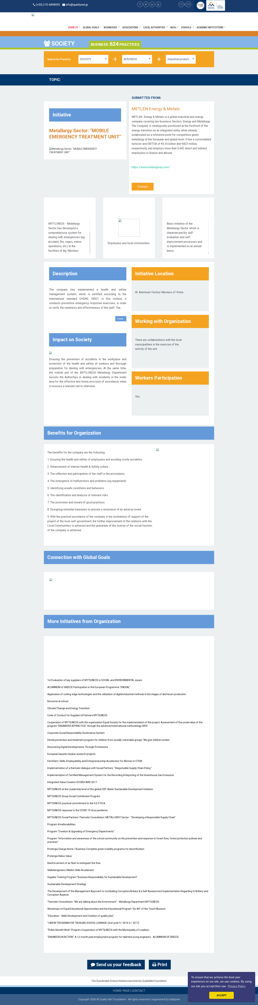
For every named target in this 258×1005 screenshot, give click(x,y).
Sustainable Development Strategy (66, 884)
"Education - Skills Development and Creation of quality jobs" (80, 915)
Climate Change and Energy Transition (68, 708)
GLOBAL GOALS (91, 27)
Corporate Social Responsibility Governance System (76, 733)
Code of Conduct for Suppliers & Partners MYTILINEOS (77, 715)
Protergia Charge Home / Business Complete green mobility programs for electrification (95, 849)
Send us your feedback (118, 964)
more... (121, 318)
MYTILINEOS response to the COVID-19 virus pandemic (77, 810)
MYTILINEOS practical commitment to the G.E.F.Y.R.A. (76, 803)
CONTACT (138, 990)
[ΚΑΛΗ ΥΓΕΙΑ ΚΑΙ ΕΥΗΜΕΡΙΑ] (50, 579)
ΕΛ (181, 4)
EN (188, 4)
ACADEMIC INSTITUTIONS (210, 27)
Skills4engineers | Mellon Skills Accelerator (70, 870)
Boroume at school (57, 701)
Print (161, 964)
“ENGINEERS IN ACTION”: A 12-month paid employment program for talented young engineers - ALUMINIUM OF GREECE (113, 937)
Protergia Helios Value (59, 856)
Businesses (111, 27)
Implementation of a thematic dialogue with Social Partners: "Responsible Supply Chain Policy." (99, 768)
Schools (186, 27)
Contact (142, 186)
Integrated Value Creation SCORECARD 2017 (72, 782)
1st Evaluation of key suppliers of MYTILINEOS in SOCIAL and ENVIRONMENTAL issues (94, 680)
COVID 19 (73, 27)
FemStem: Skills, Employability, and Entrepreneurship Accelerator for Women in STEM (94, 761)
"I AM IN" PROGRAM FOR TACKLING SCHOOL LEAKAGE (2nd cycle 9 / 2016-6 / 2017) (93, 922)
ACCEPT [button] (222, 995)
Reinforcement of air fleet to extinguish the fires (74, 863)
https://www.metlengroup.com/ (151, 167)
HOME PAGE (121, 990)
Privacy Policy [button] (237, 986)
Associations (130, 27)
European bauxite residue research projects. (71, 754)
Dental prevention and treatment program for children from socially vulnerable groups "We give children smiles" (108, 740)
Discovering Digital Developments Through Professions (77, 747)
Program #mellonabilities (61, 824)
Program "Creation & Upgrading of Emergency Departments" (80, 831)
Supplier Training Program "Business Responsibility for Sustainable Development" (92, 877)
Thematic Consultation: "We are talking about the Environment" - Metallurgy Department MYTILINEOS (103, 901)
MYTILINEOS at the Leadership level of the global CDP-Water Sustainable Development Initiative (100, 789)
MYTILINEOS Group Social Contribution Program (73, 796)
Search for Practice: (59, 59)
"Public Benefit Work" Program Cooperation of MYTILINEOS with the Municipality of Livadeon (98, 929)
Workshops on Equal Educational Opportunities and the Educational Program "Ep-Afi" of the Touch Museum (106, 908)
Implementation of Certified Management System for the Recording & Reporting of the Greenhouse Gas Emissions (110, 775)
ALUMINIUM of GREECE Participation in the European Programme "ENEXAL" (89, 687)
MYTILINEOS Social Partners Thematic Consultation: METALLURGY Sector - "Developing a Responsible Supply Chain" (111, 817)
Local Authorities (154, 27)
